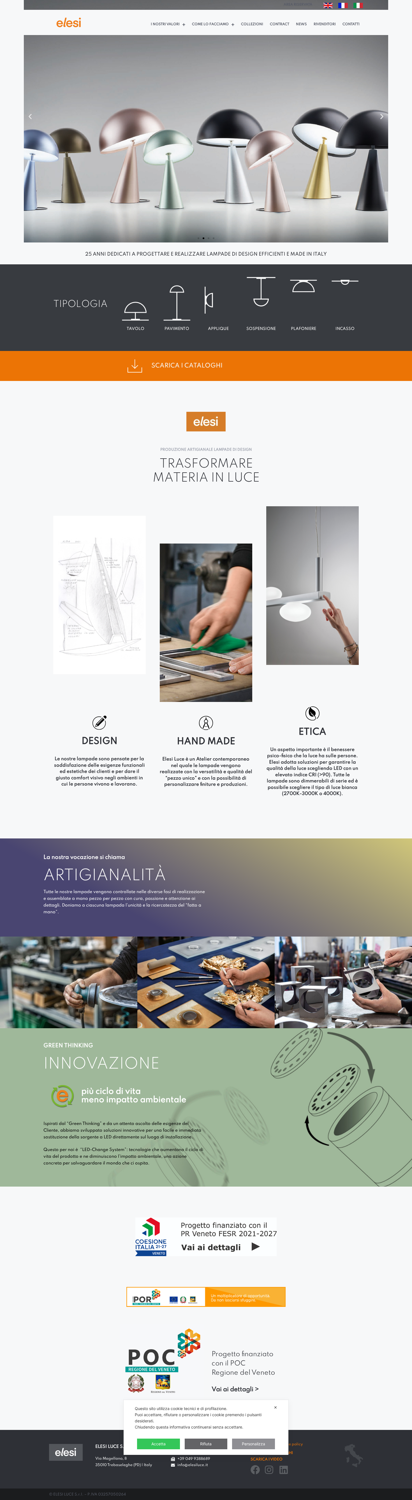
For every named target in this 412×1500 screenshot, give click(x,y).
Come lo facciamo (210, 24)
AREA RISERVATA (298, 4)
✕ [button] (275, 1407)
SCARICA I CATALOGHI (187, 366)
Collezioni (252, 24)
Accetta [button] (158, 1443)
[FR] (343, 6)
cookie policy (291, 1444)
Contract (279, 24)
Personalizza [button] (253, 1443)
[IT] (358, 6)
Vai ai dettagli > (235, 1389)
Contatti (351, 24)
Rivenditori (325, 24)
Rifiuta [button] (206, 1443)
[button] (198, 238)
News (301, 24)
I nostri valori (165, 24)
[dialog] (206, 1427)
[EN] (328, 6)
